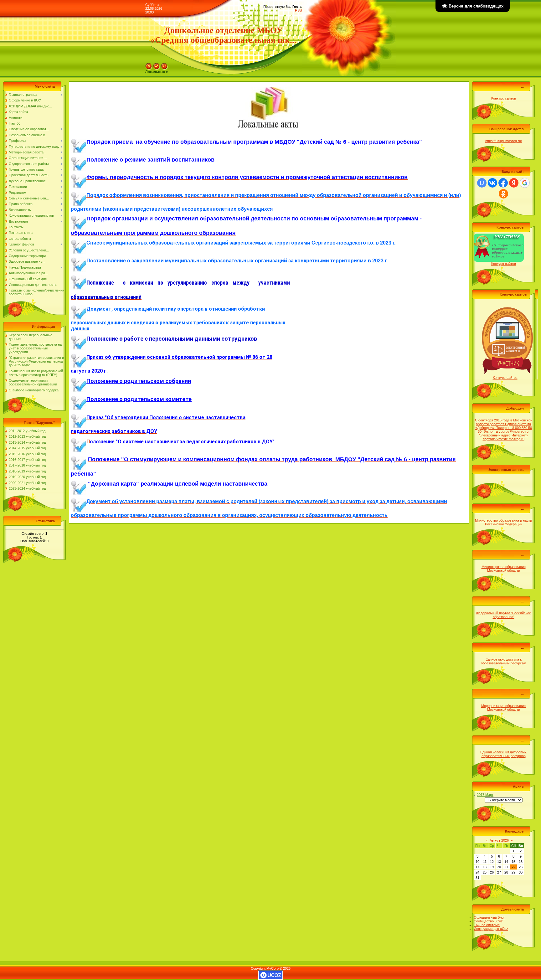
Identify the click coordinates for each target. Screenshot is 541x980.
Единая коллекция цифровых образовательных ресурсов (503, 754)
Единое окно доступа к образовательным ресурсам (503, 661)
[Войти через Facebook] (503, 183)
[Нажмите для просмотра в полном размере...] (78, 142)
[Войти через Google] (525, 183)
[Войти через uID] (482, 183)
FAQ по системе (487, 925)
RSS (298, 10)
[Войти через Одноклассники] (503, 194)
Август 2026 (499, 840)
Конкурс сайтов (503, 98)
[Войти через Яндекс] (513, 183)
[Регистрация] (156, 65)
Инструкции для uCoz (491, 929)
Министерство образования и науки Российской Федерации (503, 522)
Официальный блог (489, 917)
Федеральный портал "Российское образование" (503, 615)
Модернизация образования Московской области (503, 707)
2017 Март (485, 795)
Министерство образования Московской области (504, 568)
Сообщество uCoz (488, 921)
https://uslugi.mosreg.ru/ (503, 141)
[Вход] (164, 65)
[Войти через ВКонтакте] (492, 183)
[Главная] (148, 65)
